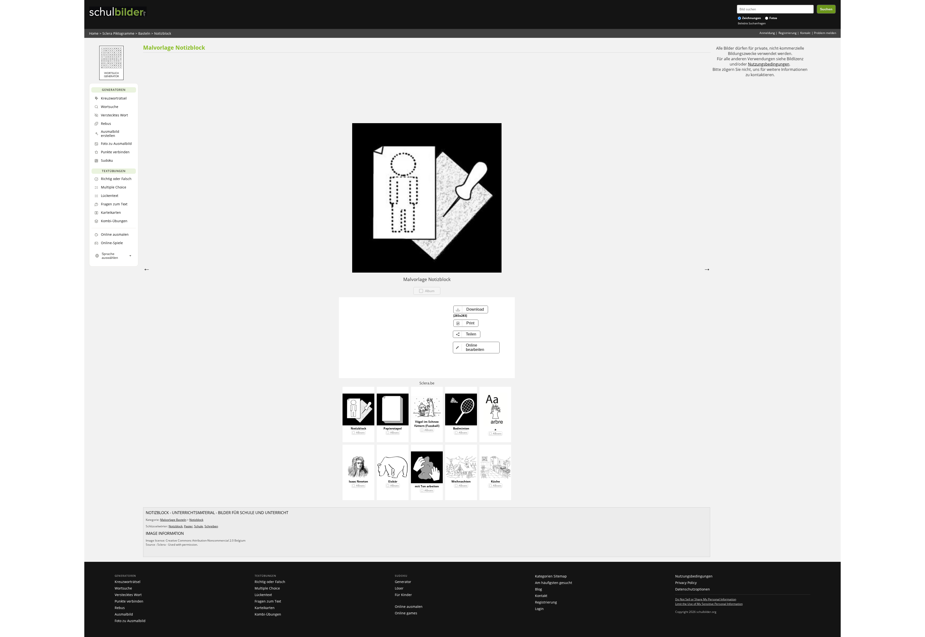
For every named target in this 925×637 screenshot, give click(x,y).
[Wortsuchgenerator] (111, 78)
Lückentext (263, 594)
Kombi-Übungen (268, 614)
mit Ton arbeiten (427, 486)
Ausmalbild (124, 614)
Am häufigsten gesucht (553, 582)
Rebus (120, 607)
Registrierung (788, 33)
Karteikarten (265, 607)
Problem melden (825, 33)
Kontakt (805, 33)
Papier (188, 526)
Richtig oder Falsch (270, 581)
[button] (476, 347)
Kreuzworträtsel (127, 581)
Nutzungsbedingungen (768, 64)
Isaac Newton (358, 481)
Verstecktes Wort (128, 594)
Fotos (773, 18)
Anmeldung (767, 33)
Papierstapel (392, 428)
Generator (403, 581)
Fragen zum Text (268, 601)
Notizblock (162, 33)
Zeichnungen (751, 18)
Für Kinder (403, 594)
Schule (198, 526)
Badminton (461, 428)
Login (539, 608)
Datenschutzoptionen (692, 589)
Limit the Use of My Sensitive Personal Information (709, 604)
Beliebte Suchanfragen (752, 23)
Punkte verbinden (129, 601)
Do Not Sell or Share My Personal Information (705, 599)
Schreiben (211, 526)
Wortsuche (123, 588)
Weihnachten (461, 481)
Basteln (144, 33)
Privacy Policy (686, 582)
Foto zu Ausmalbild (130, 620)
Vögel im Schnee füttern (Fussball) (426, 424)
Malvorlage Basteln (173, 520)
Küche (495, 481)
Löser (399, 588)
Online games (406, 613)
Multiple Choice (267, 588)
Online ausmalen (409, 606)
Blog (538, 589)
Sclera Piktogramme (118, 33)
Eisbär (392, 481)
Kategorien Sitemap (551, 576)
